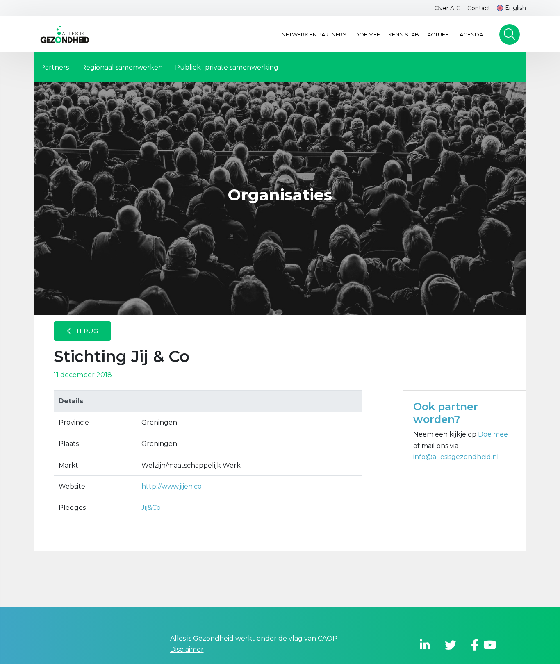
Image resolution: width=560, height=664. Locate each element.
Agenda (471, 34)
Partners (54, 67)
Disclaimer (187, 649)
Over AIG (448, 8)
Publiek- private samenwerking (226, 67)
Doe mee (367, 34)
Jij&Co (151, 508)
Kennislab (403, 34)
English (515, 7)
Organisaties (280, 195)
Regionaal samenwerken (122, 67)
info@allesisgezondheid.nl (457, 457)
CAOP (327, 638)
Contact (478, 8)
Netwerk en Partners (314, 34)
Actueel (439, 34)
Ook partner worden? (445, 412)
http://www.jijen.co (171, 486)
